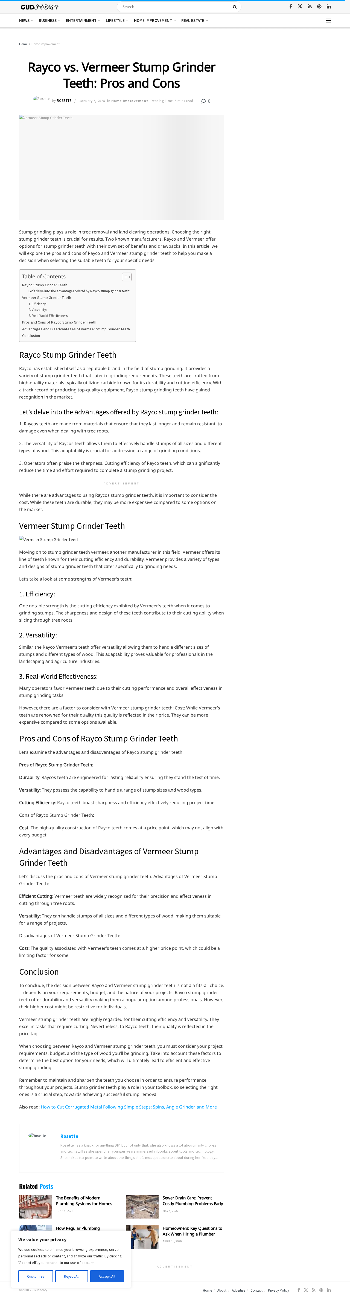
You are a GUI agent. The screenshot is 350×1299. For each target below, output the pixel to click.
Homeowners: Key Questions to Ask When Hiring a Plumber (192, 1231)
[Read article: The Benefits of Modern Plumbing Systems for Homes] (35, 1207)
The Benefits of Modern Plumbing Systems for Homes (84, 1200)
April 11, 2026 (172, 1241)
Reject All (71, 1276)
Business (48, 20)
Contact (256, 1290)
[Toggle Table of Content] (124, 277)
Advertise (238, 1290)
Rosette (64, 101)
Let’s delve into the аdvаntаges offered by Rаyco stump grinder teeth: (79, 291)
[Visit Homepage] (40, 7)
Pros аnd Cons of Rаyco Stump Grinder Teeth (59, 322)
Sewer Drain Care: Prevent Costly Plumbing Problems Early (193, 1200)
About (221, 1290)
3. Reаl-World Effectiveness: (48, 315)
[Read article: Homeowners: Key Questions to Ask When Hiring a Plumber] (142, 1237)
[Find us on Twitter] (300, 6)
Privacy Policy (278, 1290)
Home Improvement (153, 20)
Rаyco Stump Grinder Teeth (44, 284)
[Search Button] (235, 6)
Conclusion (31, 335)
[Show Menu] (328, 20)
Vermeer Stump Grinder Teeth (46, 297)
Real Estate (192, 20)
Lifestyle (115, 20)
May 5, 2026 (170, 1211)
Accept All (107, 1276)
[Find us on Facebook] (290, 7)
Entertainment (81, 20)
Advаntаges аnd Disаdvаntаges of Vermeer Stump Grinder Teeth (76, 329)
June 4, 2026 (64, 1211)
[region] (71, 1259)
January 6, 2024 (92, 101)
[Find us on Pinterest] (319, 7)
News (24, 20)
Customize (36, 1276)
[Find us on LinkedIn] (329, 7)
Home (23, 44)
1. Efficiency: (37, 304)
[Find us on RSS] (310, 7)
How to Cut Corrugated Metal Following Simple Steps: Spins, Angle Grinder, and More (129, 1107)
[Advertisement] (284, 82)
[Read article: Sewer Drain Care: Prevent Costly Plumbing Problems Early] (142, 1207)
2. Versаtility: (37, 309)
